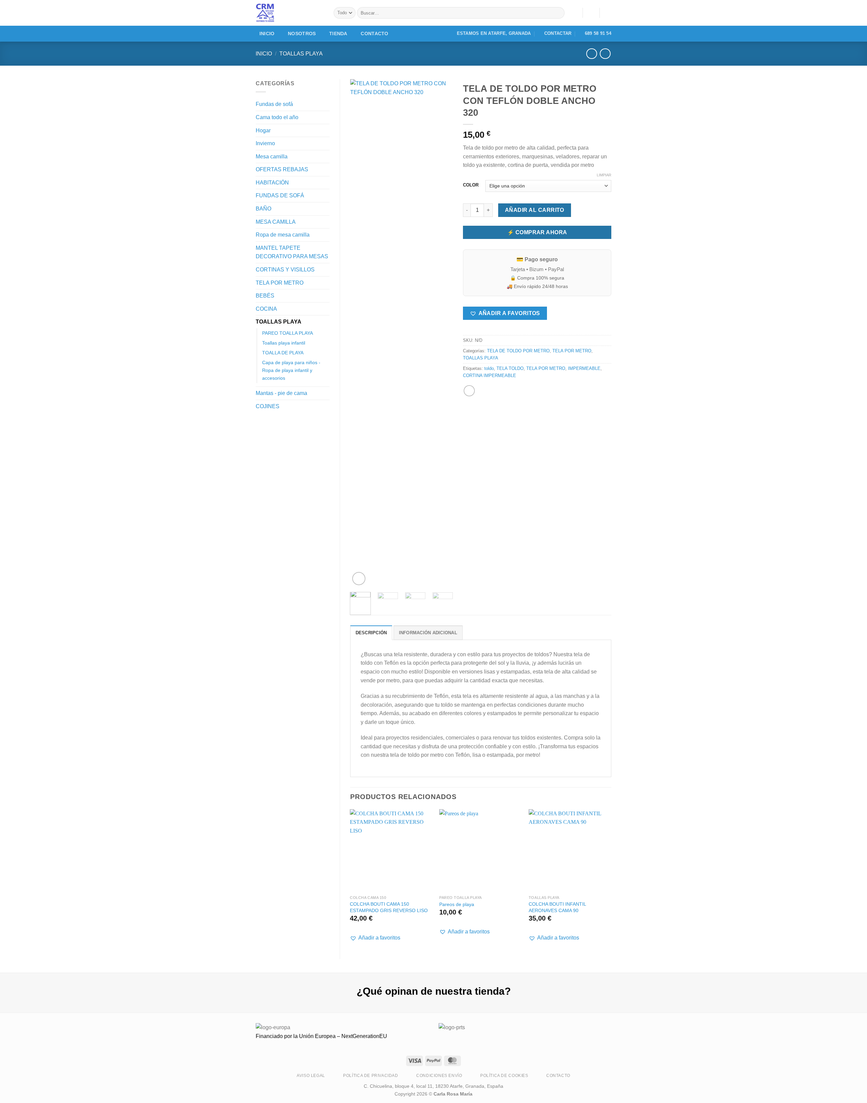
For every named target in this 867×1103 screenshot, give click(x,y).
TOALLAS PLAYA (301, 54)
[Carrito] (608, 12)
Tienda (338, 33)
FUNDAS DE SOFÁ (280, 195)
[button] (505, 313)
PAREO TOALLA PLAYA (287, 333)
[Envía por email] (469, 390)
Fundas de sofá (274, 104)
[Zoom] (358, 578)
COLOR (471, 185)
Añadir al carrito (534, 210)
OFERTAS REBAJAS (282, 169)
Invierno (265, 143)
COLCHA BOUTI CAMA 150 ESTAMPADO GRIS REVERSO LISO (389, 907)
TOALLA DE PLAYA (282, 352)
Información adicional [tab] (428, 632)
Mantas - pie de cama (281, 393)
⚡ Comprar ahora (537, 232)
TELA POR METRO (279, 283)
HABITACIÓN (272, 182)
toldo (489, 368)
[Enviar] (558, 13)
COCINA (266, 309)
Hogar (263, 130)
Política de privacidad (370, 1075)
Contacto (374, 33)
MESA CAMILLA (276, 222)
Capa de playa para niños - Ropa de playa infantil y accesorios (291, 370)
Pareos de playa (456, 904)
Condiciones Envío (439, 1075)
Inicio (267, 33)
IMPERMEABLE (584, 368)
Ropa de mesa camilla (283, 235)
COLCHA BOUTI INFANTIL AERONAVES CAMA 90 (557, 907)
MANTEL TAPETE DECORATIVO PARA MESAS (292, 252)
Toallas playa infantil (283, 343)
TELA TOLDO (510, 368)
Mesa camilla (272, 156)
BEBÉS (265, 296)
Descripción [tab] (371, 632)
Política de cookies (504, 1075)
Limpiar (604, 175)
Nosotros (302, 33)
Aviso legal (311, 1075)
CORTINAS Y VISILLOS (285, 269)
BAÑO (263, 209)
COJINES (267, 406)
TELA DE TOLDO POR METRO (518, 350)
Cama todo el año (277, 117)
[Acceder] (591, 12)
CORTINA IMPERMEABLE (489, 375)
